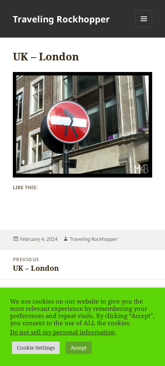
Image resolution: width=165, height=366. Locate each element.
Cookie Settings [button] (36, 347)
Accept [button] (78, 347)
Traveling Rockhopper (61, 19)
